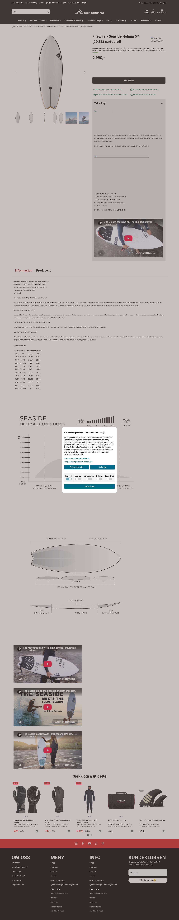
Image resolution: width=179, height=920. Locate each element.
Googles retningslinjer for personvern (78, 462)
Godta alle (102, 467)
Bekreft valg (89, 486)
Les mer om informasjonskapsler (77, 458)
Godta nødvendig (76, 467)
